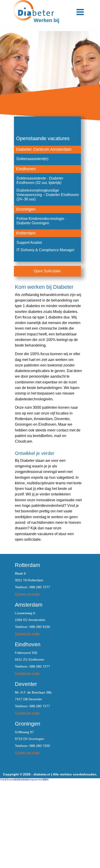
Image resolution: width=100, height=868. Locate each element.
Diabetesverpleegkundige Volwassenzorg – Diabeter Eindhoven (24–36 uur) (48, 194)
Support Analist (29, 242)
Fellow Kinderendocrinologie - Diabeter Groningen (41, 220)
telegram (32, 779)
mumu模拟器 (14, 779)
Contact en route (27, 594)
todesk (39, 779)
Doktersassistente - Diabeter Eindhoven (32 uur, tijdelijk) (40, 180)
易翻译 (45, 779)
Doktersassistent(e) (32, 159)
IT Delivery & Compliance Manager (45, 250)
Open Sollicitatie (47, 271)
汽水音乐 (4, 779)
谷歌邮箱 (24, 779)
